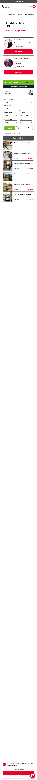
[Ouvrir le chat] (32, 775)
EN (34, 6)
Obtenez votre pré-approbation (18, 86)
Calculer (9, 128)
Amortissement (8, 119)
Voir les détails (29, 133)
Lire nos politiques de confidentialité (18, 776)
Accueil (5, 14)
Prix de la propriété (8, 99)
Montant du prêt (8, 112)
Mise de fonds (7, 105)
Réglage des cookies (19, 769)
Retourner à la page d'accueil (16, 31)
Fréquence (21, 119)
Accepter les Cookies (18, 773)
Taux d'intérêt (22, 112)
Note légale (8, 133)
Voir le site (18, 133)
